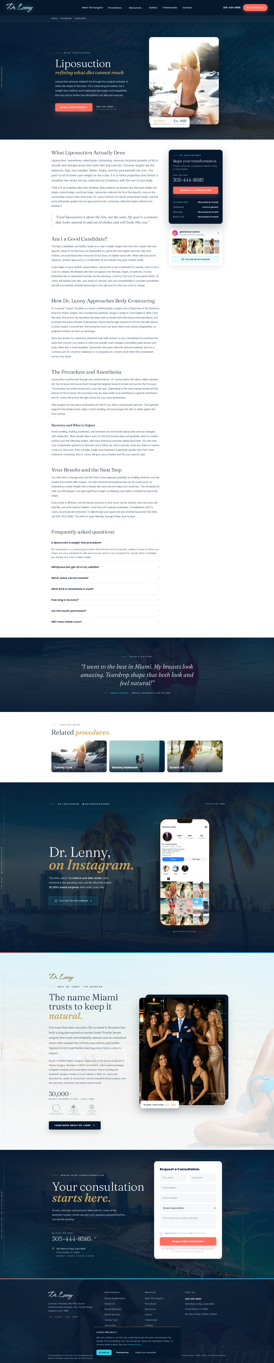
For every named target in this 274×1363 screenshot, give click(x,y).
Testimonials (169, 7)
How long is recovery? (105, 600)
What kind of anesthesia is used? (105, 589)
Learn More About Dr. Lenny (73, 1125)
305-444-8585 (232, 7)
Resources (135, 7)
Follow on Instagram (73, 900)
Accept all (104, 1352)
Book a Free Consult (73, 107)
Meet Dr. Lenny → (106, 106)
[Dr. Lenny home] (19, 7)
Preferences (122, 1352)
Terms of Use (199, 1233)
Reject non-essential (145, 1352)
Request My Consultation (188, 1241)
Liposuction (110, 1325)
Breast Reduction (113, 1309)
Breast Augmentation (115, 1298)
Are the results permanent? (105, 611)
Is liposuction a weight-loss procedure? (105, 542)
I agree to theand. (184, 1233)
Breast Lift (110, 1303)
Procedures (114, 7)
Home (54, 18)
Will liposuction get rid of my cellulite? (105, 567)
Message (196, 859)
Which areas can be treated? (105, 578)
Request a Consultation (195, 190)
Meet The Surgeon (92, 7)
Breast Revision (112, 1314)
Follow (173, 859)
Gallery (153, 7)
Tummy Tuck (111, 1320)
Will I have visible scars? (105, 621)
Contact (187, 7)
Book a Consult (255, 7)
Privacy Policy (182, 1233)
